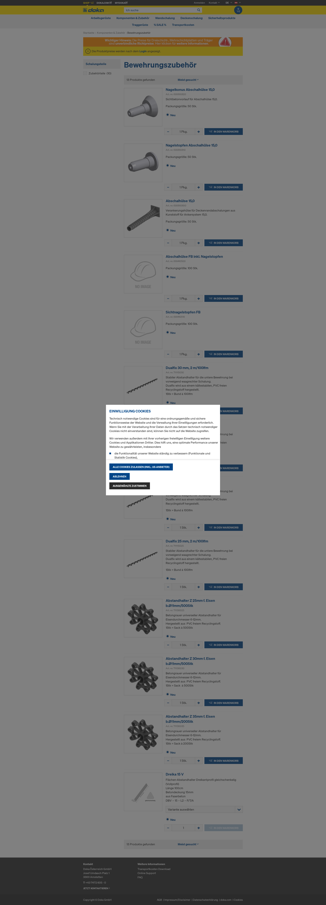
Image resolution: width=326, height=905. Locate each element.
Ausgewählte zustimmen (130, 485)
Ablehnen (119, 476)
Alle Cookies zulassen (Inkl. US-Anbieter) (141, 467)
